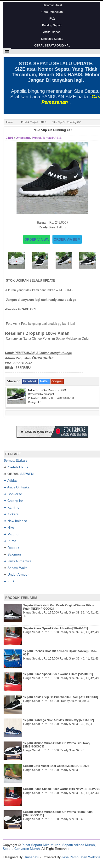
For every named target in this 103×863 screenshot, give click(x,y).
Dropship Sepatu (52, 38)
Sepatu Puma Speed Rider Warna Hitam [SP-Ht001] (58, 674)
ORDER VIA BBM (67, 239)
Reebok (13, 548)
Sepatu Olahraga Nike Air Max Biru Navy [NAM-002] (58, 720)
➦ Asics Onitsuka (16, 487)
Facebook (30, 381)
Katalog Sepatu (52, 25)
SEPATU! (27, 474)
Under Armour (18, 574)
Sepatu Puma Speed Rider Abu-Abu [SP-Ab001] (55, 628)
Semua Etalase (16, 460)
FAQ (52, 18)
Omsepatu (31, 857)
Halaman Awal (52, 5)
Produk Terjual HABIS (33, 122)
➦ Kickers (11, 514)
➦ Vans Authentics (17, 561)
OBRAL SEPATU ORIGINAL (52, 45)
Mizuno (12, 534)
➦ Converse (13, 494)
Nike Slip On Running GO (53, 130)
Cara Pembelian (52, 12)
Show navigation (7, 51)
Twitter (44, 381)
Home (9, 122)
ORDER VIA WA (36, 239)
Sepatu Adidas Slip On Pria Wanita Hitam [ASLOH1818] (60, 697)
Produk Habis (17, 467)
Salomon (14, 554)
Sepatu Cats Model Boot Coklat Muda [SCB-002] (56, 766)
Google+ (57, 381)
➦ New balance (15, 521)
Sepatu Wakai (17, 568)
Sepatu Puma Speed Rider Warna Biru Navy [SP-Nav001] (62, 789)
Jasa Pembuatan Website (81, 857)
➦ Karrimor (12, 507)
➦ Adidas (10, 480)
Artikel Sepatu (52, 32)
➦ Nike (9, 527)
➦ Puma (10, 541)
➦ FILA (9, 581)
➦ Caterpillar (13, 501)
